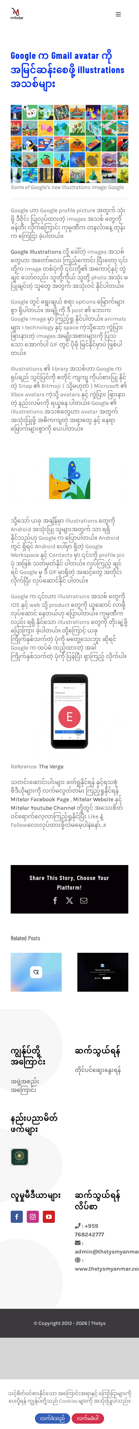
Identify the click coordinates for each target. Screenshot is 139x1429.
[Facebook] (17, 1217)
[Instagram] (33, 1217)
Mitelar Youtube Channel (44, 807)
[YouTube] (49, 1217)
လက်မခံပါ (88, 1418)
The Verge (51, 766)
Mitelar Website (93, 799)
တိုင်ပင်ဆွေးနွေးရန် (98, 1070)
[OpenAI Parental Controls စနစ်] (36, 972)
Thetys (98, 1323)
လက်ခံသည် (52, 1418)
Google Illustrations (36, 251)
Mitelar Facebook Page (41, 799)
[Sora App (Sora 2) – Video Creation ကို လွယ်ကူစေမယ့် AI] (102, 972)
